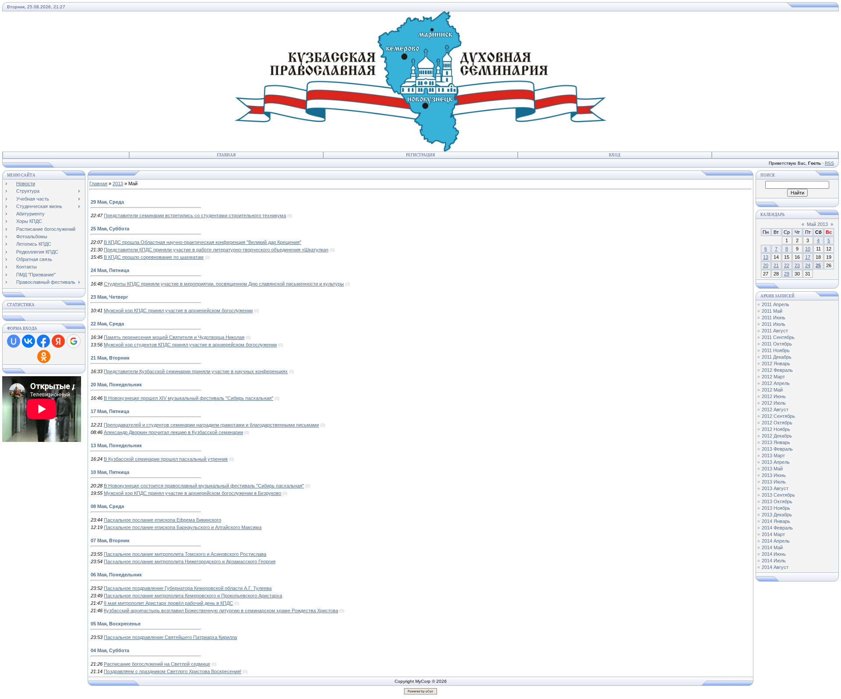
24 (807, 265)
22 (786, 265)
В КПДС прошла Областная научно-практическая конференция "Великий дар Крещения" (202, 242)
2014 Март (773, 534)
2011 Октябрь (777, 343)
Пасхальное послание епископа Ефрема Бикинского (162, 519)
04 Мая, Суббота (110, 650)
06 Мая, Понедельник (116, 574)
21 (776, 265)
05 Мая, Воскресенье (116, 623)
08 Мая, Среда (107, 506)
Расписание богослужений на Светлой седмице (157, 664)
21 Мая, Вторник (110, 357)
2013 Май (772, 468)
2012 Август (775, 409)
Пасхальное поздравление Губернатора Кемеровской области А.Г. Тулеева (188, 588)
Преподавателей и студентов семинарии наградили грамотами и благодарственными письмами (211, 424)
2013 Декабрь (777, 514)
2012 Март (773, 376)
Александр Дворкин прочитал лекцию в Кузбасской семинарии (173, 432)
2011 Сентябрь (778, 337)
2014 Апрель (776, 541)
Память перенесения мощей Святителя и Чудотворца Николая (174, 337)
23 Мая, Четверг (109, 297)
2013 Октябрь (777, 501)
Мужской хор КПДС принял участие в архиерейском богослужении (178, 310)
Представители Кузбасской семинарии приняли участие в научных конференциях (196, 371)
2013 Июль (774, 481)
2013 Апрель (776, 462)
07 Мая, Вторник (110, 540)
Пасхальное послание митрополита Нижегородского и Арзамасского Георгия (190, 561)
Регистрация (420, 155)
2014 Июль (774, 560)
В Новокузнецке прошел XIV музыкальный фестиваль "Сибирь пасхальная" (188, 398)
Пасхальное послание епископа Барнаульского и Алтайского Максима (182, 527)
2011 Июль (773, 324)
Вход (614, 155)
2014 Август (775, 567)
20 (765, 265)
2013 (118, 183)
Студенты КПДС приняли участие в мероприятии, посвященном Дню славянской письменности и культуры (224, 283)
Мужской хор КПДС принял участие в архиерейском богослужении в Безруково (192, 493)
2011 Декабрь (777, 357)
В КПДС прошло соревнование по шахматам (154, 257)
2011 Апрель (775, 304)
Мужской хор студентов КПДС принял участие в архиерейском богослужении (190, 344)
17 (807, 257)
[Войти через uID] (13, 341)
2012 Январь (776, 363)
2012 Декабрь (777, 435)
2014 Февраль (777, 527)
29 (786, 273)
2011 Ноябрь (776, 350)
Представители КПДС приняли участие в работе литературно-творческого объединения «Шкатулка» (216, 249)
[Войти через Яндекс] (58, 341)
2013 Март (773, 455)
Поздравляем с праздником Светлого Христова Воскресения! (172, 671)
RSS (829, 163)
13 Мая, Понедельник (116, 445)
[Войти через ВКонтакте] (28, 341)
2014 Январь (776, 521)
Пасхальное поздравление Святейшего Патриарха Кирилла (170, 637)
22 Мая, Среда (107, 323)
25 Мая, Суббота (110, 228)
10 (807, 248)
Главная (226, 155)
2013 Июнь (774, 475)
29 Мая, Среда (107, 202)
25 (818, 265)
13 (765, 257)
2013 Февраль (777, 449)
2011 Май (772, 311)
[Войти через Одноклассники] (43, 356)
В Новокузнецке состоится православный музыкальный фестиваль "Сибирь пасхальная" (204, 485)
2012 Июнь (774, 396)
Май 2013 (817, 224)
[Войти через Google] (74, 341)
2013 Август (775, 488)
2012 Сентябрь (778, 416)
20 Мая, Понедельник (116, 384)
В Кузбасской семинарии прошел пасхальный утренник (166, 459)
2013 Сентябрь (778, 495)
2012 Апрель (776, 383)
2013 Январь (776, 442)
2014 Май (772, 547)
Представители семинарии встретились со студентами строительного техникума (195, 215)
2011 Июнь (773, 317)
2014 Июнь (774, 554)
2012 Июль (774, 403)
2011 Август (775, 330)
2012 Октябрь (777, 422)
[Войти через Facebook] (43, 341)
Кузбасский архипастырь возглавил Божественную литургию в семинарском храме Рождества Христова (221, 610)
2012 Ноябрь (776, 429)
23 (797, 265)
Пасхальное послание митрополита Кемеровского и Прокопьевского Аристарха (193, 595)
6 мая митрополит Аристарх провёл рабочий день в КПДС (168, 603)
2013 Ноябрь (776, 508)
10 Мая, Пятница (110, 472)
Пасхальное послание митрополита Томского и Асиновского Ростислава (185, 554)
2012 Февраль (777, 370)
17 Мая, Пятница (110, 411)
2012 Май (772, 389)
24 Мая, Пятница (110, 270)
